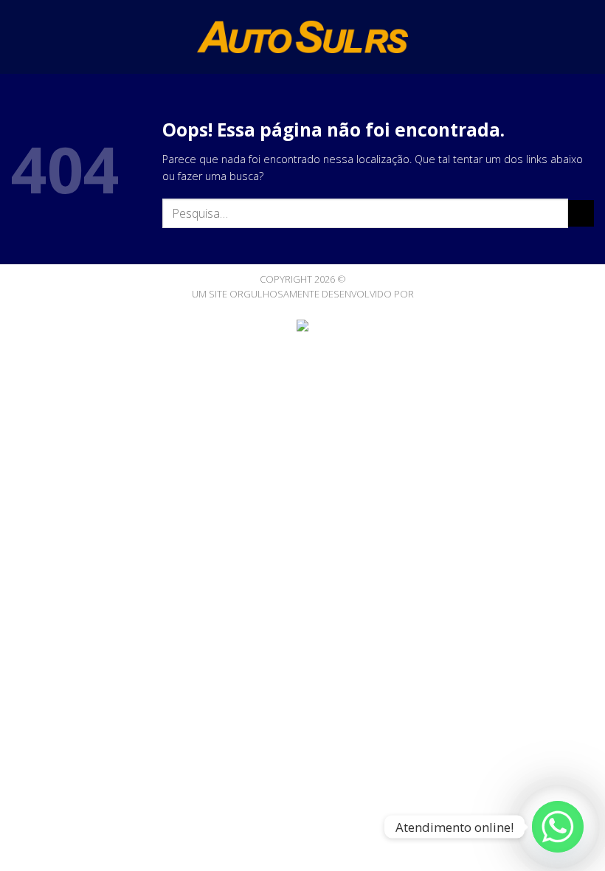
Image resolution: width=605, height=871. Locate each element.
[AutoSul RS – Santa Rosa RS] (303, 37)
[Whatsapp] (558, 827)
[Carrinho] (586, 37)
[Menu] (19, 37)
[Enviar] (581, 213)
